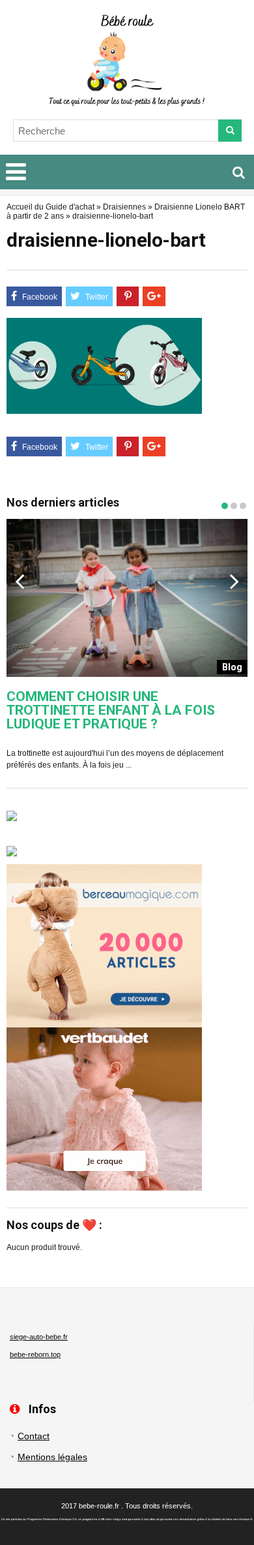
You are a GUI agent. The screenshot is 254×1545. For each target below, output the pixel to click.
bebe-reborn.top (35, 1354)
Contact (33, 1436)
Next (234, 581)
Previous (20, 581)
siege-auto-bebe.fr (39, 1337)
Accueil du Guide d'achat (50, 206)
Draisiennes (124, 206)
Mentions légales (52, 1457)
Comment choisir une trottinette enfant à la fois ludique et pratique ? (111, 710)
